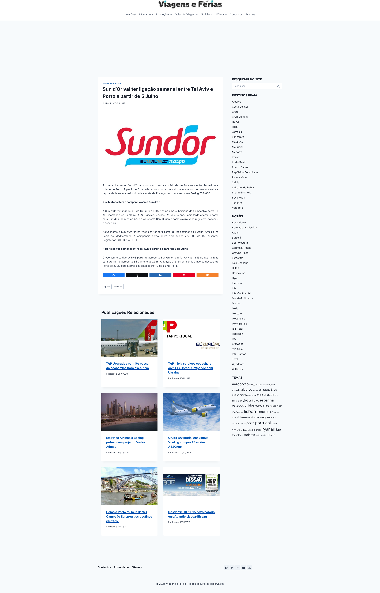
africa (252, 384)
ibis (234, 288)
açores (255, 390)
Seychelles (238, 197)
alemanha (236, 390)
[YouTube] (243, 567)
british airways (240, 394)
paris (243, 423)
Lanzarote (238, 136)
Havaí (235, 121)
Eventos (250, 14)
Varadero (237, 207)
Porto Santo (239, 162)
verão (258, 435)
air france (270, 384)
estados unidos (243, 405)
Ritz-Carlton (239, 354)
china (259, 394)
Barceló (236, 237)
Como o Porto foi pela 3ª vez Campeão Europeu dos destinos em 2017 (129, 516)
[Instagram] (237, 567)
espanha (267, 400)
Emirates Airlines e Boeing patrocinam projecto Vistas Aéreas (125, 442)
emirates (254, 400)
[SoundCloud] (249, 567)
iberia (235, 412)
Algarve (236, 101)
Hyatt (235, 278)
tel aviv (118, 286)
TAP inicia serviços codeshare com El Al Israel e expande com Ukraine (190, 368)
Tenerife (237, 202)
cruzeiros (271, 395)
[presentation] (129, 338)
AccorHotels (239, 222)
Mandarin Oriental (242, 298)
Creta (235, 111)
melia (251, 417)
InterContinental (241, 293)
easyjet (243, 400)
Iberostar (237, 283)
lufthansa (274, 412)
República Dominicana (245, 172)
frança (273, 406)
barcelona (264, 389)
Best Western (240, 242)
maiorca (244, 418)
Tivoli (235, 359)
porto (107, 286)
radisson (245, 430)
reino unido (255, 429)
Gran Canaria (240, 116)
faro (267, 405)
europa (259, 405)
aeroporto (240, 384)
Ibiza (235, 126)
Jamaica (237, 131)
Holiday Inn (238, 273)
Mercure (237, 313)
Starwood (238, 343)
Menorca (237, 152)
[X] (232, 567)
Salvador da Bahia (243, 187)
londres (263, 411)
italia (241, 412)
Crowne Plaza (240, 252)
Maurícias (237, 147)
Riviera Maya (239, 177)
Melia (235, 308)
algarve (246, 389)
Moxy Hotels (239, 323)
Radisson (237, 333)
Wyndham (238, 364)
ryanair (268, 429)
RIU (234, 338)
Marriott (236, 303)
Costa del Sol (240, 106)
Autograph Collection (244, 227)
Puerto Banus (240, 167)
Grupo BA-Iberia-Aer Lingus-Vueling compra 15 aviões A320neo (189, 442)
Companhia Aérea (112, 83)
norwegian (262, 417)
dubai (234, 401)
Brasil (274, 389)
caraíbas (252, 395)
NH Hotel (237, 328)
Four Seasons (240, 262)
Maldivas (237, 141)
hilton (279, 405)
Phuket (236, 157)
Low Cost (130, 14)
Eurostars (237, 257)
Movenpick (238, 318)
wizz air (271, 435)
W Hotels (237, 369)
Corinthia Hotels (241, 247)
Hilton (235, 268)
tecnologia (237, 435)
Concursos (236, 14)
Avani (235, 232)
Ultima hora (146, 14)
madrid (236, 417)
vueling (264, 435)
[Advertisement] (190, 43)
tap (278, 429)
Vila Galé (237, 348)
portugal (263, 422)
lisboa (250, 411)
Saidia (235, 182)
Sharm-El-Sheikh (242, 192)
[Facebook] (226, 567)
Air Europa (260, 385)
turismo (249, 435)
